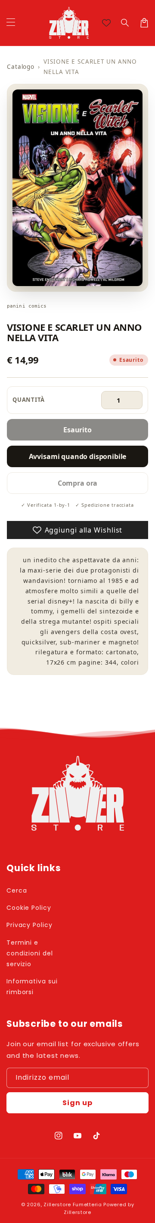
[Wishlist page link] (106, 22)
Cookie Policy (28, 907)
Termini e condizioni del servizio (29, 953)
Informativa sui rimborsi (32, 986)
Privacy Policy (29, 925)
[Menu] (10, 22)
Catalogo (20, 67)
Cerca (16, 890)
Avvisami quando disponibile (78, 456)
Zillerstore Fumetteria (72, 1204)
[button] (125, 22)
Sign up (77, 1103)
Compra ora (77, 483)
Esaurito (77, 429)
